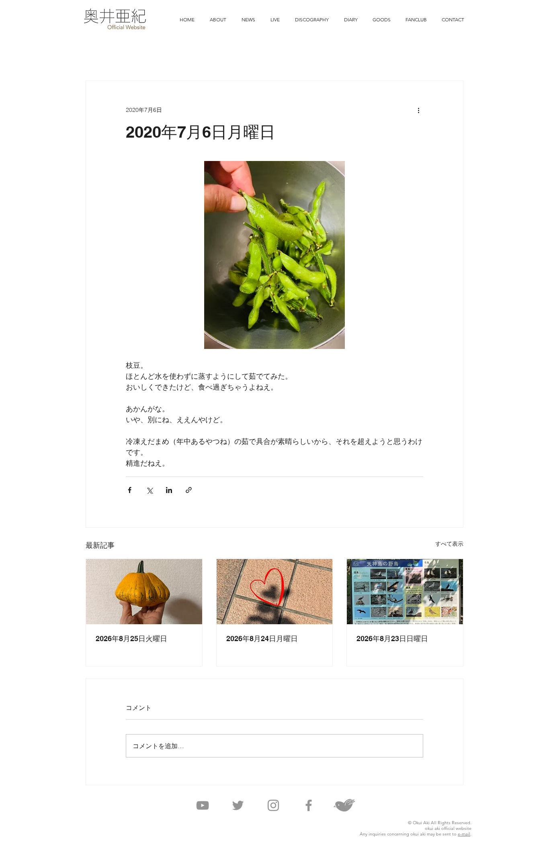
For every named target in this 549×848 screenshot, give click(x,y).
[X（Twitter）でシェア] (149, 490)
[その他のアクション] (418, 110)
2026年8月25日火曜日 (131, 638)
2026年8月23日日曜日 (392, 638)
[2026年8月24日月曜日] (275, 591)
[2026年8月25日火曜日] (144, 591)
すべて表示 (449, 543)
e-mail (464, 834)
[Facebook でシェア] (129, 490)
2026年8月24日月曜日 (262, 638)
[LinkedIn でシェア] (169, 490)
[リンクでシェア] (189, 490)
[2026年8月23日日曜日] (405, 591)
